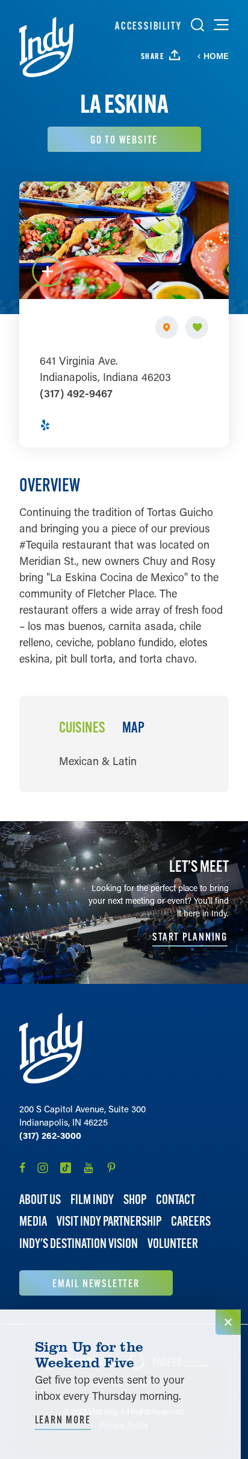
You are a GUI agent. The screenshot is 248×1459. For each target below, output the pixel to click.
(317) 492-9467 (76, 393)
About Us (40, 1199)
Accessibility (148, 26)
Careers (191, 1221)
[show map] (166, 327)
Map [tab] (133, 727)
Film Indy (92, 1199)
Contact (175, 1199)
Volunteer (172, 1243)
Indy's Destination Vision (78, 1243)
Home (216, 56)
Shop (134, 1199)
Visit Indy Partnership (109, 1221)
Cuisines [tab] (82, 727)
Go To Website (124, 140)
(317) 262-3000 (50, 1135)
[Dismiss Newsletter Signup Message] (228, 1322)
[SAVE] (196, 327)
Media (33, 1221)
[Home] (46, 47)
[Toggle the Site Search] (197, 24)
